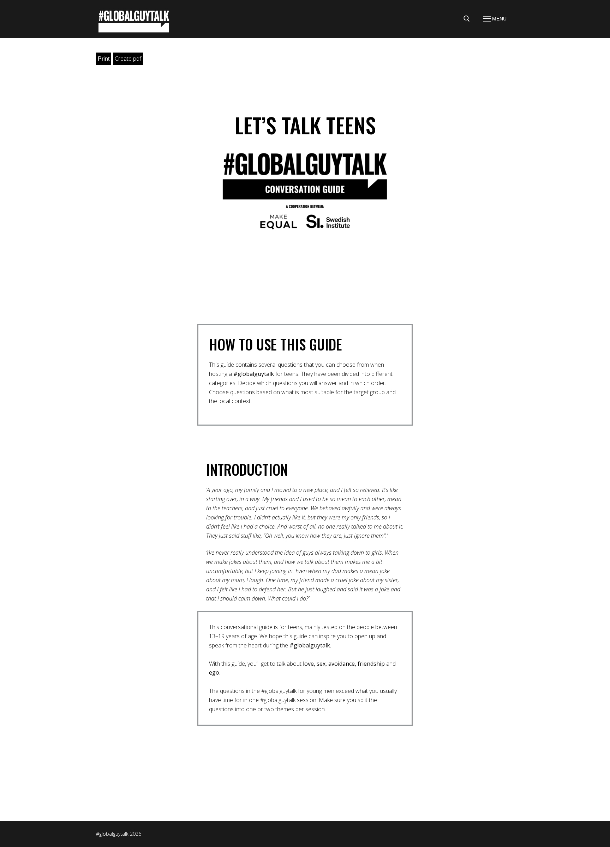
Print (103, 59)
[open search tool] (467, 19)
